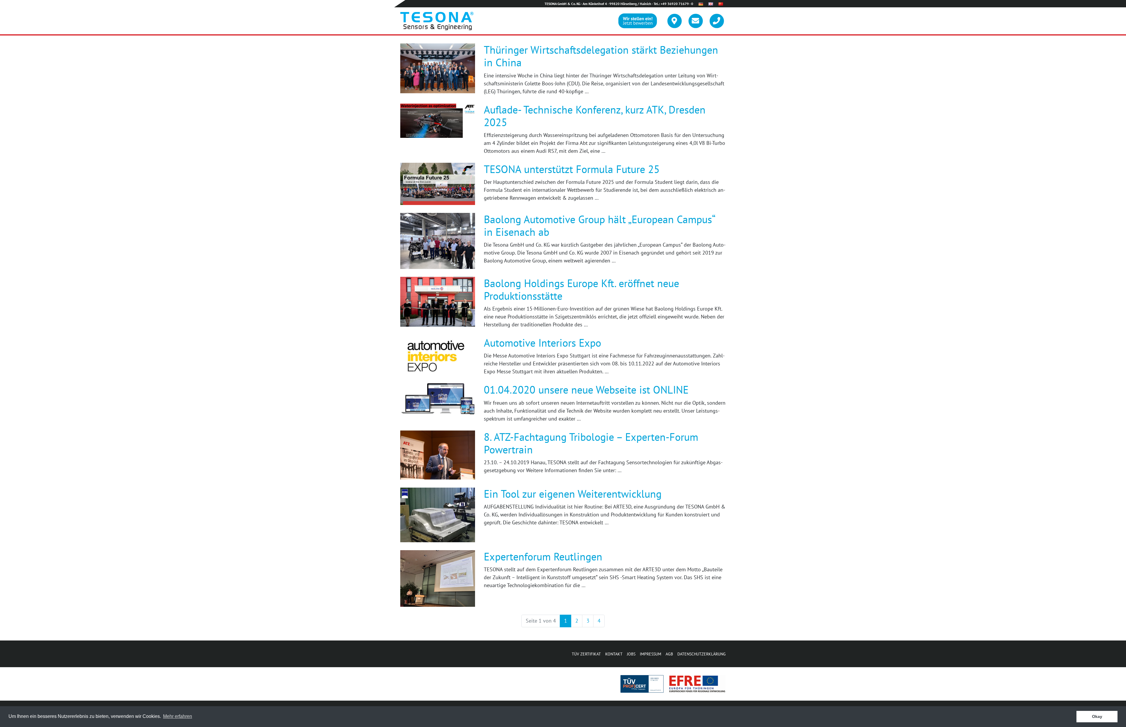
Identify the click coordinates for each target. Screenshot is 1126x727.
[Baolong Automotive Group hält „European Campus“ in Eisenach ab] (437, 240)
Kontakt (614, 654)
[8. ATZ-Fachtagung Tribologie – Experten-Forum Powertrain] (437, 454)
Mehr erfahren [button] (177, 716)
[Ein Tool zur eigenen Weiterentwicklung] (437, 514)
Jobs (631, 654)
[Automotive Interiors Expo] (437, 355)
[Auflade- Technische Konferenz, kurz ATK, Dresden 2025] (437, 119)
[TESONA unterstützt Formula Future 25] (437, 183)
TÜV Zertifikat (586, 654)
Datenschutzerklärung (701, 654)
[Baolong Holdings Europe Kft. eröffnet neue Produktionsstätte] (437, 301)
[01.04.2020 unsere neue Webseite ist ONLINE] (437, 399)
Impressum (650, 654)
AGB (669, 654)
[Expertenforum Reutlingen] (437, 578)
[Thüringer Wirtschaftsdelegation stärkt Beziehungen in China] (437, 68)
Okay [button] (1097, 716)
